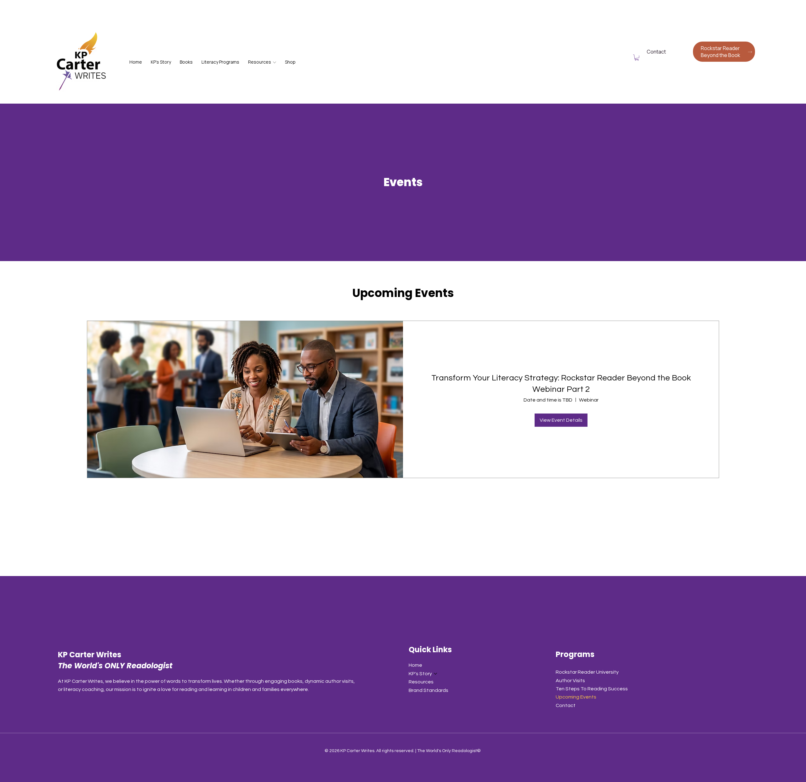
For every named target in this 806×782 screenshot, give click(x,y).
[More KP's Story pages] (435, 673)
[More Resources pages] (274, 62)
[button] (636, 57)
